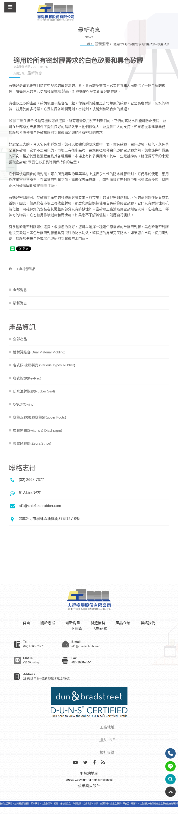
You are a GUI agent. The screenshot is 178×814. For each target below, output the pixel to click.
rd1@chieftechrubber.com (40, 506)
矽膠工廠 (16, 121)
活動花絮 (99, 629)
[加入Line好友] (170, 766)
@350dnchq (31, 662)
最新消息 (102, 44)
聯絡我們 (147, 623)
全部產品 (20, 339)
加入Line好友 (30, 493)
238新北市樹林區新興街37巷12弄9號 (49, 519)
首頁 (26, 623)
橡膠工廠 (47, 186)
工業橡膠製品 (25, 269)
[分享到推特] (85, 763)
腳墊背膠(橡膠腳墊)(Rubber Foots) (39, 417)
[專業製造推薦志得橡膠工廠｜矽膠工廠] (55, 11)
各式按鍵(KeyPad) (27, 378)
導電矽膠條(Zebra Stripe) (32, 443)
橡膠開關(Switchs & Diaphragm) (37, 430)
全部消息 (20, 290)
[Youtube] (75, 763)
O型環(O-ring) (24, 404)
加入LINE (107, 740)
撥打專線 (107, 752)
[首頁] (88, 44)
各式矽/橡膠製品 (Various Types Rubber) (44, 365)
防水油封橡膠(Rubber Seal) (34, 391)
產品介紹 (122, 623)
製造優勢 (97, 623)
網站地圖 (90, 773)
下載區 (76, 629)
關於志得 (47, 623)
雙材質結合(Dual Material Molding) (39, 352)
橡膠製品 (61, 91)
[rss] (103, 763)
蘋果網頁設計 (89, 786)
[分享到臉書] (94, 763)
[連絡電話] (170, 753)
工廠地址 (107, 727)
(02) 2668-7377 (31, 480)
